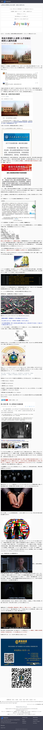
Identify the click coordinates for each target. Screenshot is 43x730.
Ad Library (35, 723)
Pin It (35, 699)
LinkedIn (31, 699)
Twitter (13, 699)
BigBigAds (24, 721)
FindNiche (24, 723)
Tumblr (20, 699)
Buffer (27, 699)
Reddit (17, 699)
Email (24, 699)
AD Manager (35, 719)
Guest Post (3, 727)
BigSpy (23, 719)
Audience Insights (36, 721)
